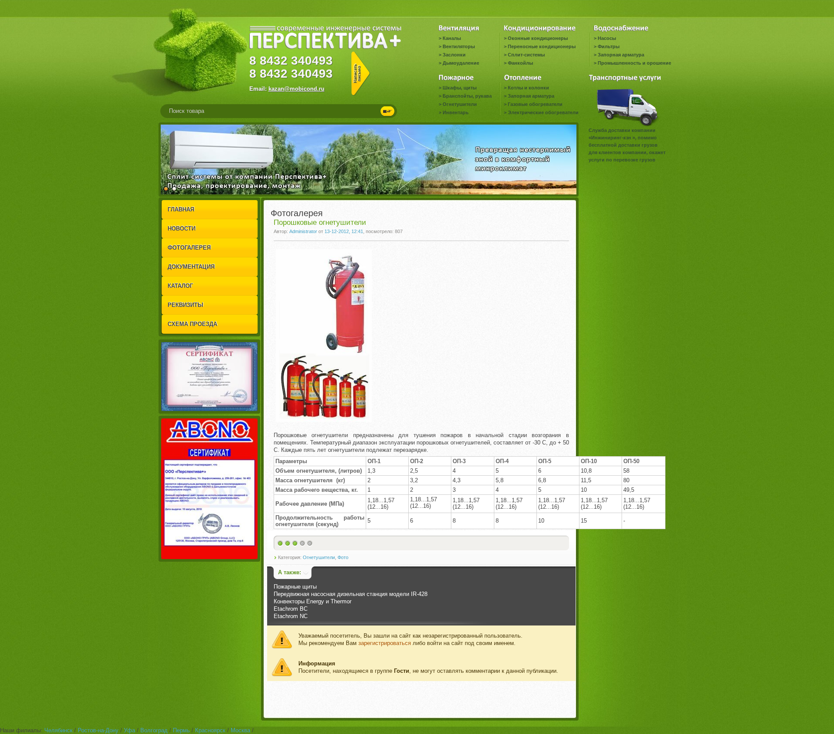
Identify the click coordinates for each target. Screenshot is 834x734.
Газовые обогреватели (535, 104)
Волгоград (154, 730)
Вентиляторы (459, 46)
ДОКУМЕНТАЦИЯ (191, 266)
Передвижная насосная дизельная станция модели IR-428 (350, 594)
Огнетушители (460, 104)
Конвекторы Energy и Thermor (312, 601)
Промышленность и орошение (634, 63)
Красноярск (210, 730)
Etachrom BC (291, 609)
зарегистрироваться (384, 643)
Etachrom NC (291, 616)
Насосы (607, 38)
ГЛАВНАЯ (181, 209)
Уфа (129, 730)
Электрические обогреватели (543, 112)
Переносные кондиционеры (542, 46)
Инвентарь (456, 112)
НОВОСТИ (181, 228)
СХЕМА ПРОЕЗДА (192, 324)
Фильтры (608, 46)
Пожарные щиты (295, 586)
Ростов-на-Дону (98, 730)
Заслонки (454, 54)
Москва (240, 730)
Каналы (452, 38)
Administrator (303, 231)
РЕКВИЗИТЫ (185, 305)
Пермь (181, 730)
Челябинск (58, 730)
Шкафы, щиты (460, 87)
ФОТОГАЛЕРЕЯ (189, 247)
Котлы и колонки (528, 87)
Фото (343, 557)
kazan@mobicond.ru (296, 89)
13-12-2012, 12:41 (343, 231)
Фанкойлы (520, 63)
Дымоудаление (461, 63)
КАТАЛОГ (180, 286)
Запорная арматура (621, 54)
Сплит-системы (526, 54)
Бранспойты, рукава (467, 96)
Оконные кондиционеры (538, 38)
